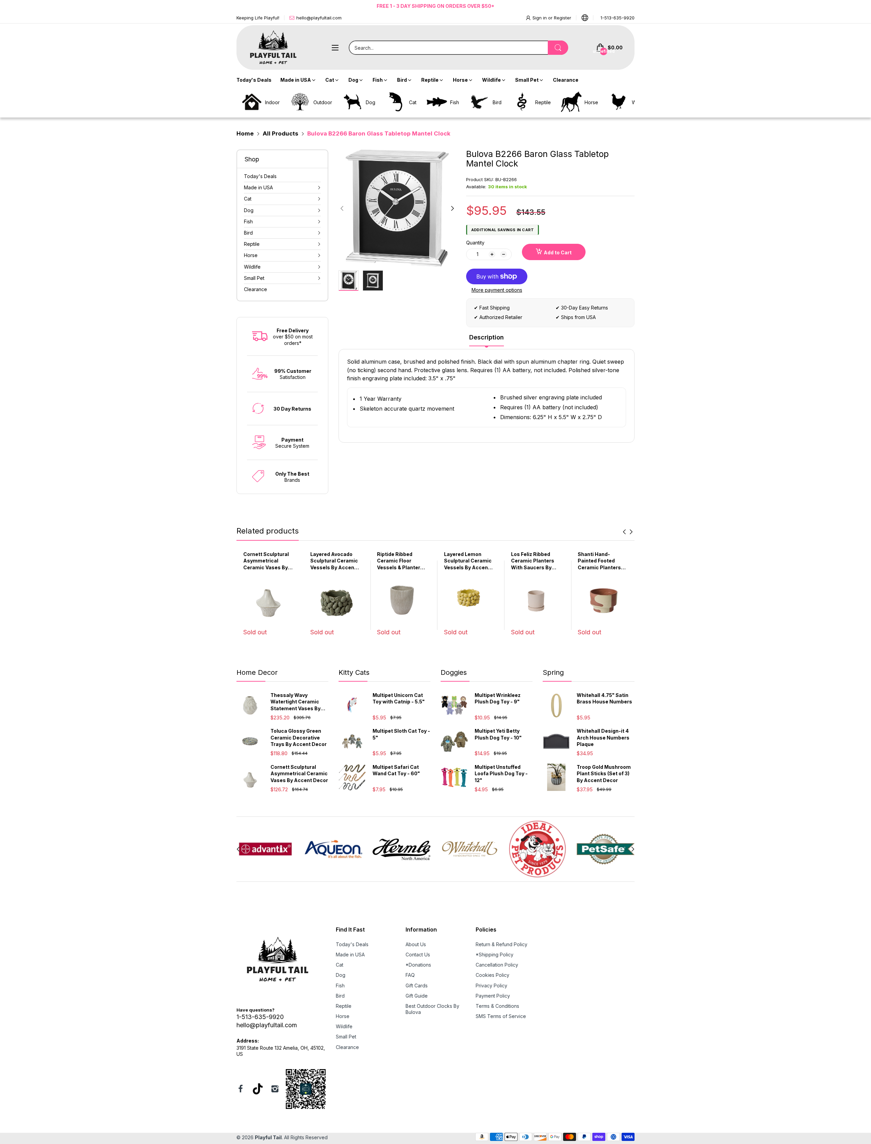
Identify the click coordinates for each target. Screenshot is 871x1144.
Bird (340, 996)
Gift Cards (417, 985)
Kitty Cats (354, 672)
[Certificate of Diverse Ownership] (306, 1089)
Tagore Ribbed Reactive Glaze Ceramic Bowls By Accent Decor (600, 561)
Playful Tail (268, 1137)
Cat (339, 965)
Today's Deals (352, 944)
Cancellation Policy (497, 965)
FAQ (410, 975)
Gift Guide (417, 996)
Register (562, 17)
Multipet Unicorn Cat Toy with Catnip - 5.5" (399, 698)
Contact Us (418, 954)
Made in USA (350, 954)
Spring (553, 672)
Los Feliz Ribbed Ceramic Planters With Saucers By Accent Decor (465, 561)
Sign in (540, 17)
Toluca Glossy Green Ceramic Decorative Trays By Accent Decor (298, 737)
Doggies (454, 672)
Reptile (343, 1006)
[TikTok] (257, 1090)
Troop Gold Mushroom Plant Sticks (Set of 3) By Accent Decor (604, 773)
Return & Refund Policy (501, 944)
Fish (340, 985)
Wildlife (344, 1026)
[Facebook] (240, 1089)
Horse (342, 1016)
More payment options (497, 290)
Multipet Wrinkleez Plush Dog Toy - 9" (498, 698)
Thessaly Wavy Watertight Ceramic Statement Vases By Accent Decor (295, 702)
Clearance (347, 1047)
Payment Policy (493, 996)
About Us (416, 944)
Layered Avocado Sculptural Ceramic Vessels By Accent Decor (267, 561)
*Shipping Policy (494, 954)
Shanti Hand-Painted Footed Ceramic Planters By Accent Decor (532, 561)
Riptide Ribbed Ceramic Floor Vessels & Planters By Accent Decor (333, 561)
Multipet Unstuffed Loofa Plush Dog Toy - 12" (501, 773)
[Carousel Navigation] (628, 532)
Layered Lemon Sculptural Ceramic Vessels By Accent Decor (401, 561)
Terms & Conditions (497, 1006)
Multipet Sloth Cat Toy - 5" (401, 734)
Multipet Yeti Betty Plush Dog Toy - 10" (498, 734)
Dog (340, 975)
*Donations (418, 965)
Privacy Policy (491, 985)
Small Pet (346, 1036)
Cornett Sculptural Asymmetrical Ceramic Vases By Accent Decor (299, 773)
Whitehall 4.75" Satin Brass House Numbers (604, 698)
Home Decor (257, 672)
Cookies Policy (492, 975)
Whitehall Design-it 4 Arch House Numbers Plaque (603, 737)
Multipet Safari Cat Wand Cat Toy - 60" (396, 770)
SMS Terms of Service (501, 1016)
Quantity (475, 242)
